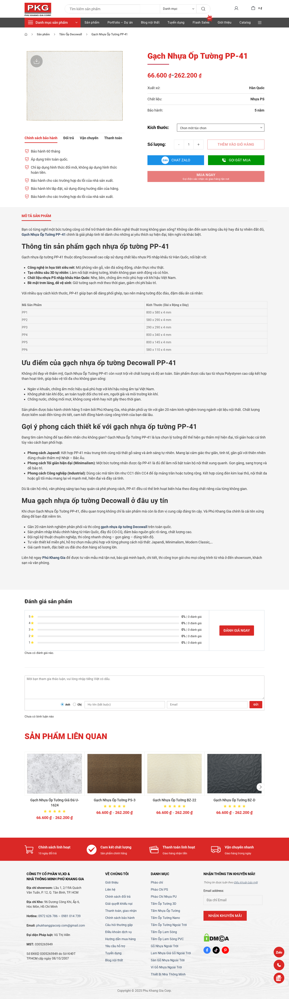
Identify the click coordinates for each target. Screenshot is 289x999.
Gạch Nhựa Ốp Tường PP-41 (44, 234)
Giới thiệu (224, 22)
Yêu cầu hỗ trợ (115, 946)
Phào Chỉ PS (159, 889)
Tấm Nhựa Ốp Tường (165, 911)
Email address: (213, 891)
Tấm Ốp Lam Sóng (164, 932)
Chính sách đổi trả (118, 896)
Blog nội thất (150, 22)
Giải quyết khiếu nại (119, 904)
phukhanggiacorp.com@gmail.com (60, 925)
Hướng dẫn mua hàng (120, 939)
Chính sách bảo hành (120, 918)
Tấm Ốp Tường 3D (163, 904)
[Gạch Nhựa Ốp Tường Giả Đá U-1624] (54, 773)
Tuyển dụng (176, 22)
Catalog (245, 22)
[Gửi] (203, 9)
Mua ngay (206, 176)
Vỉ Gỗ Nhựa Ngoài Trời (166, 967)
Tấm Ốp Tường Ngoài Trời (169, 925)
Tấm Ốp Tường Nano (165, 918)
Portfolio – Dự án (120, 22)
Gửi (255, 704)
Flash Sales (201, 22)
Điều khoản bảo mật (246, 882)
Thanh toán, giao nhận (121, 911)
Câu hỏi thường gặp (119, 925)
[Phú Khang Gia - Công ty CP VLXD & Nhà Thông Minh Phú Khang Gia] (38, 9)
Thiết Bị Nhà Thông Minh (168, 974)
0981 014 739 (71, 916)
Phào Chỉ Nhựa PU (164, 896)
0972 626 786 (48, 916)
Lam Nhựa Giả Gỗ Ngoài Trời (171, 953)
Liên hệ (110, 889)
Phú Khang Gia (53, 558)
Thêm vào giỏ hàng (236, 144)
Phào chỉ (157, 882)
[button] (28, 787)
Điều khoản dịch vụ (118, 932)
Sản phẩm (92, 22)
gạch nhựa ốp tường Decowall (124, 527)
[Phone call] (279, 965)
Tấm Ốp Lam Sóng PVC (167, 939)
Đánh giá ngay (237, 630)
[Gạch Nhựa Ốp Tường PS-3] (114, 773)
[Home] (26, 34)
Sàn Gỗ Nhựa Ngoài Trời (168, 960)
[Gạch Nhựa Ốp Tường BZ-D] (234, 773)
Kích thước (157, 127)
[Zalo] (279, 952)
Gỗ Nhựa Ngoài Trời (164, 946)
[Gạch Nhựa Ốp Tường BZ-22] (174, 773)
